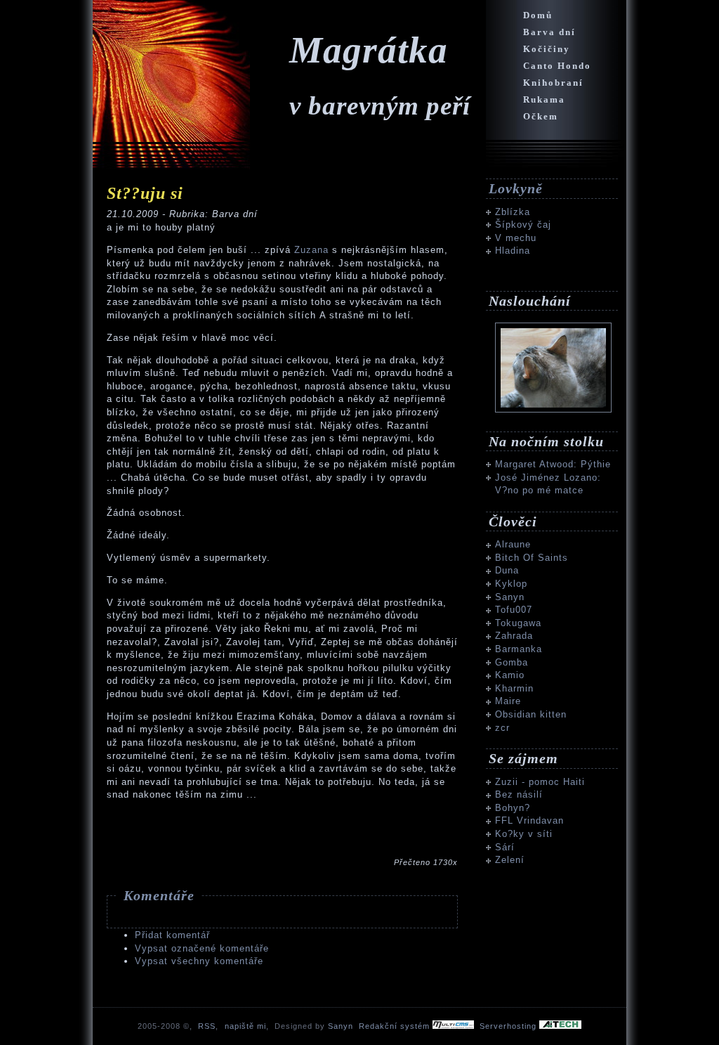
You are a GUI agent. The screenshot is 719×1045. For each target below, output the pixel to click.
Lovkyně (516, 188)
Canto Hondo (557, 65)
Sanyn (510, 597)
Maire (508, 701)
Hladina (512, 250)
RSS (207, 1026)
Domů (538, 15)
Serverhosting (509, 1026)
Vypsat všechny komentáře (199, 961)
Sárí (505, 847)
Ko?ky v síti (524, 834)
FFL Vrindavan (529, 820)
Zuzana (313, 250)
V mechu (515, 238)
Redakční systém (396, 1026)
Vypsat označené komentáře (202, 948)
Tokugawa (518, 623)
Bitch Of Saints (531, 557)
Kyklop (511, 583)
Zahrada (514, 635)
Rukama (544, 99)
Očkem (540, 116)
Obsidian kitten (531, 714)
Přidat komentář (172, 935)
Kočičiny (546, 49)
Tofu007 (513, 609)
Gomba (511, 662)
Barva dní (549, 32)
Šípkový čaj (523, 224)
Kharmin (514, 688)
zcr (502, 727)
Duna (507, 570)
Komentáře (159, 895)
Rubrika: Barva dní (213, 214)
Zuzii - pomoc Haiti (540, 782)
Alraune (513, 544)
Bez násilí (519, 794)
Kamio (510, 675)
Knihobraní (553, 82)
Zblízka (512, 212)
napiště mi (245, 1026)
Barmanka (518, 649)
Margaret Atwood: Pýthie (553, 464)
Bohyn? (512, 808)
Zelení (510, 860)
